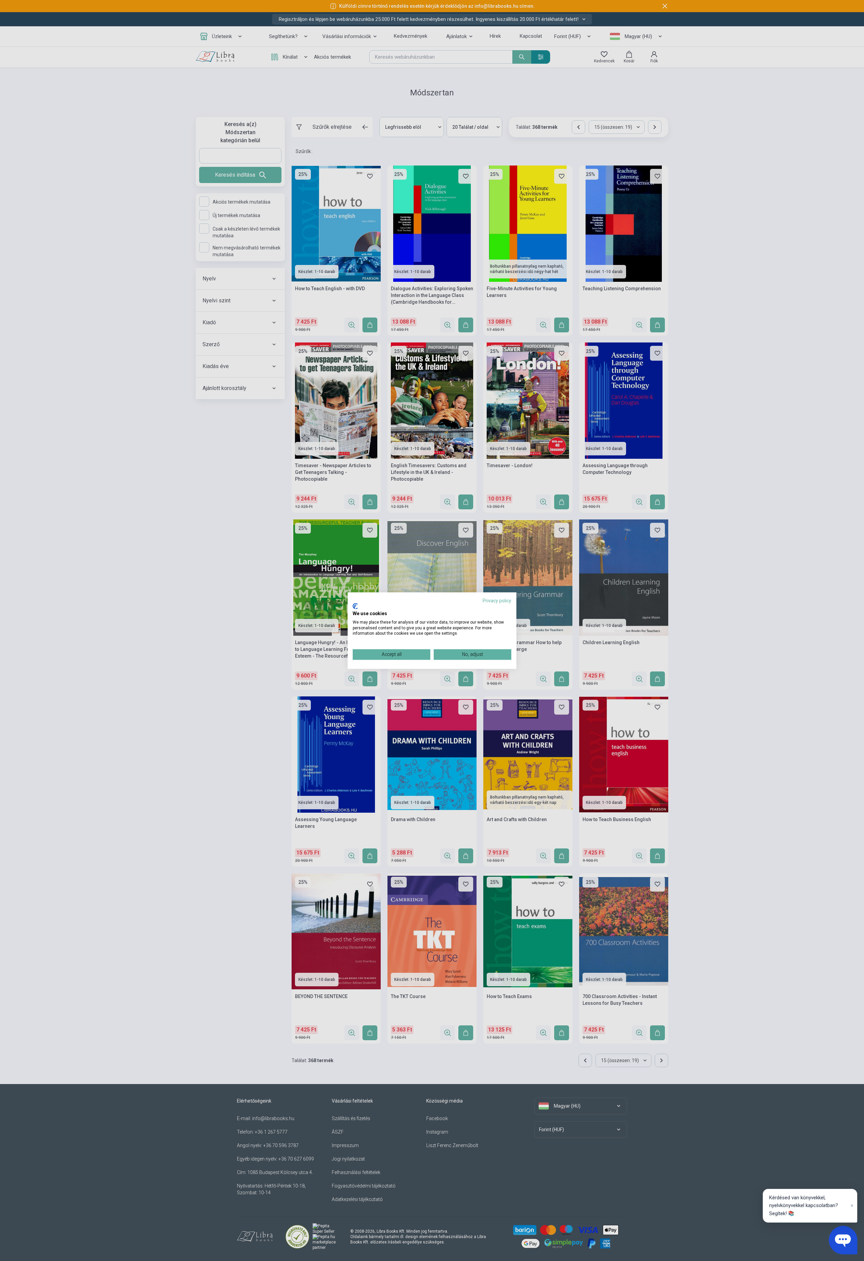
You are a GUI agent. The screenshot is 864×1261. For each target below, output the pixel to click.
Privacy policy (497, 600)
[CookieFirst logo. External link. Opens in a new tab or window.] (355, 606)
